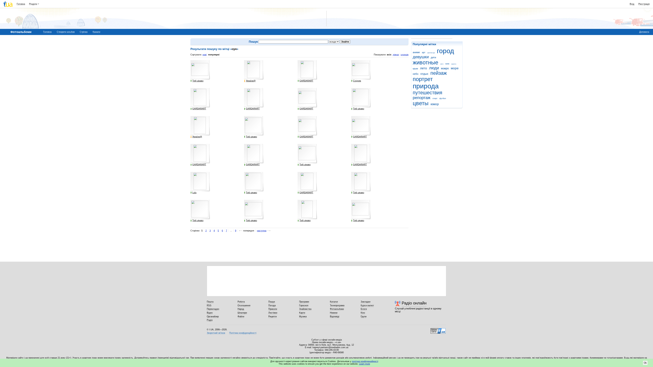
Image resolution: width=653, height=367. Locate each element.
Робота (241, 301)
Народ (241, 309)
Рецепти (272, 316)
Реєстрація (644, 4)
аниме (416, 52)
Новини (333, 312)
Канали (96, 32)
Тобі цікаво (197, 81)
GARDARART (306, 81)
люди (434, 68)
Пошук (271, 301)
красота (453, 64)
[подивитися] (200, 70)
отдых (424, 73)
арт (423, 52)
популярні (214, 54)
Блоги (364, 309)
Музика (303, 316)
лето (423, 68)
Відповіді (334, 316)
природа (426, 86)
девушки (421, 57)
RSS (209, 305)
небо (415, 73)
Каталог (334, 301)
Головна (21, 4)
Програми (304, 301)
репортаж (421, 97)
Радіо (210, 320)
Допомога (644, 32)
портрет (423, 79)
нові (205, 54)
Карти (302, 312)
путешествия (427, 92)
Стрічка (83, 32)
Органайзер (213, 316)
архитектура (431, 53)
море (455, 68)
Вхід (632, 4)
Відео (210, 312)
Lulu (194, 193)
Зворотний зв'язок (216, 333)
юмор (435, 104)
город (445, 51)
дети (433, 57)
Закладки (365, 301)
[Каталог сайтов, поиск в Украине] (438, 329)
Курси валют (367, 305)
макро (445, 68)
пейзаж (438, 73)
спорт (434, 98)
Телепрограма (337, 305)
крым (415, 68)
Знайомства (305, 309)
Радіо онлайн (414, 303)
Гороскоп (303, 305)
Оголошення (244, 305)
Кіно (363, 312)
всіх (389, 54)
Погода (272, 305)
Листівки (272, 312)
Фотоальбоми (337, 309)
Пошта (210, 301)
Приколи (272, 309)
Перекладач (213, 309)
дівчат (396, 54)
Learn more (364, 364)
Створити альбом (66, 32)
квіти (441, 64)
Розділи (33, 4)
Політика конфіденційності (242, 333)
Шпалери (242, 312)
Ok (645, 363)
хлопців (404, 54)
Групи (363, 316)
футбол (442, 98)
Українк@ (251, 81)
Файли (241, 316)
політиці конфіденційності (365, 361)
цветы (421, 103)
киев (447, 64)
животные (425, 62)
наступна (261, 230)
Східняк (357, 81)
